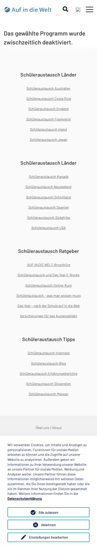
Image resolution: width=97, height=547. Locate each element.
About (57, 428)
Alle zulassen (48, 512)
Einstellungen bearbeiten (48, 537)
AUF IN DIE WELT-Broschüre (48, 265)
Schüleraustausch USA (48, 228)
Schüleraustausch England (48, 109)
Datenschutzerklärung (24, 498)
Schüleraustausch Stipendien (48, 384)
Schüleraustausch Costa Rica (48, 98)
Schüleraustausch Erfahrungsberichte (48, 373)
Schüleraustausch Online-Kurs (48, 285)
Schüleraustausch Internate (49, 353)
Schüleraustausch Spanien (48, 207)
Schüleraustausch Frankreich (48, 119)
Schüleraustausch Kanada (48, 176)
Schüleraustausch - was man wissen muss (48, 295)
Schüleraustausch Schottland (48, 197)
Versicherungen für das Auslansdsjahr (48, 316)
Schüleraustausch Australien (48, 88)
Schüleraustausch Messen (48, 394)
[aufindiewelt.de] (28, 9)
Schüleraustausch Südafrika (48, 217)
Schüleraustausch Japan (48, 139)
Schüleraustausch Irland (48, 129)
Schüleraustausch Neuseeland (48, 187)
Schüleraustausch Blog (48, 363)
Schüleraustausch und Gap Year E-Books (49, 275)
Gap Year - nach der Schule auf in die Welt (48, 306)
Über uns (42, 428)
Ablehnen (48, 525)
